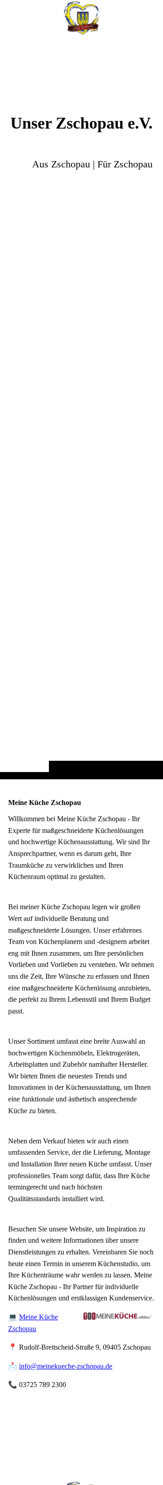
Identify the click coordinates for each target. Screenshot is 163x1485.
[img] (81, 407)
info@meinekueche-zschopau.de (65, 1366)
